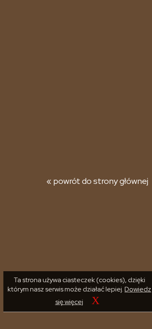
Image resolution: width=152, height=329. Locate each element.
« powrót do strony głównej (97, 180)
